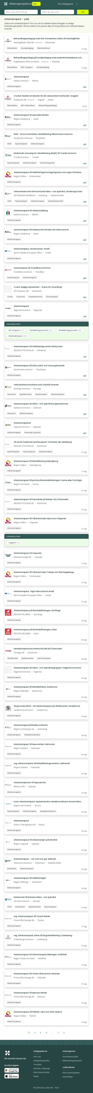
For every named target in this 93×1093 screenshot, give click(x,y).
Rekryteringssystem (72, 1060)
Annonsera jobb (70, 1056)
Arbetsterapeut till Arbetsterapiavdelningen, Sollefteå (40, 954)
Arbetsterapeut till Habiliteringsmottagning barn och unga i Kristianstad (48, 172)
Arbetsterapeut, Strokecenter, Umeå (32, 248)
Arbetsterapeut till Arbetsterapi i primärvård (35, 839)
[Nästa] (64, 1032)
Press (36, 1076)
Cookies (37, 1064)
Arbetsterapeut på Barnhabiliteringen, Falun (35, 629)
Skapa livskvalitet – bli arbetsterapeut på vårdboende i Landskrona (47, 706)
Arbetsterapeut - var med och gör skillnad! (35, 859)
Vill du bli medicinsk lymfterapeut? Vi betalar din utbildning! (43, 442)
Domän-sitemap (41, 1068)
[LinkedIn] (11, 1088)
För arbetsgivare (65, 4)
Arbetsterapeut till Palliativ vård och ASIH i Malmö (38, 1011)
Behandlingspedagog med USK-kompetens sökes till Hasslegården (47, 38)
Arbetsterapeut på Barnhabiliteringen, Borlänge (37, 610)
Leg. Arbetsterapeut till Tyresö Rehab (32, 916)
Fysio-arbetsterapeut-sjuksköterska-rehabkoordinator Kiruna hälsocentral (48, 801)
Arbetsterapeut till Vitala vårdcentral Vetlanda (37, 973)
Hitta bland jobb (41, 1072)
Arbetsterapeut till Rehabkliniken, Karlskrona (35, 687)
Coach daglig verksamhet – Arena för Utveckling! (38, 287)
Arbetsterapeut (21, 76)
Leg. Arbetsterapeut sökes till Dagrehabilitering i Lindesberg (43, 935)
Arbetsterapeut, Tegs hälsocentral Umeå (34, 591)
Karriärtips (67, 1076)
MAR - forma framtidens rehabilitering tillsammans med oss (43, 134)
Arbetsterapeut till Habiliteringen (30, 878)
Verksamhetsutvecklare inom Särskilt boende (36, 384)
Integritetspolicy (41, 1060)
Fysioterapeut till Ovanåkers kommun (32, 268)
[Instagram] (6, 1088)
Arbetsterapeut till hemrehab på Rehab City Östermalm (41, 499)
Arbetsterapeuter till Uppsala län (30, 782)
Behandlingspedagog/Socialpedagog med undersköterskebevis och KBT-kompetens (47, 57)
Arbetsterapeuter (22, 423)
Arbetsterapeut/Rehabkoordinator (31, 725)
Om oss (37, 1056)
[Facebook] (16, 1088)
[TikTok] (21, 1088)
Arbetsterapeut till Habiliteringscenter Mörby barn (38, 346)
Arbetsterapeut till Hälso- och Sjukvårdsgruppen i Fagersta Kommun (47, 667)
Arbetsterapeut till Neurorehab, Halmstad (34, 744)
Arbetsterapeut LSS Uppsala (27, 553)
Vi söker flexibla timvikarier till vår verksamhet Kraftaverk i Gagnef (46, 95)
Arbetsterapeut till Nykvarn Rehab (30, 992)
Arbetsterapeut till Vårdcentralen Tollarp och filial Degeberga (44, 572)
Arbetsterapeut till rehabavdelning (31, 210)
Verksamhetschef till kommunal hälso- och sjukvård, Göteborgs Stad (48, 191)
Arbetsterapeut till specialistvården (31, 115)
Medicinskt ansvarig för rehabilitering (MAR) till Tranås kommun (45, 153)
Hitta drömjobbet (71, 1072)
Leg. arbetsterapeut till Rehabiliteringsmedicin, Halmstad (42, 763)
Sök (83, 12)
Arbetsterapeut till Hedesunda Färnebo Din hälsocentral (41, 229)
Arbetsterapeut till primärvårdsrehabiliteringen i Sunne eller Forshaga (48, 480)
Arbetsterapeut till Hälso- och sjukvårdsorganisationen (41, 403)
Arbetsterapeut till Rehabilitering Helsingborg (36, 461)
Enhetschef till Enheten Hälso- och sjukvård (35, 897)
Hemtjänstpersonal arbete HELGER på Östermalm (38, 648)
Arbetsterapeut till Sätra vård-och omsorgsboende (39, 365)
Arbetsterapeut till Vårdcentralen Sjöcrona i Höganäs (40, 518)
